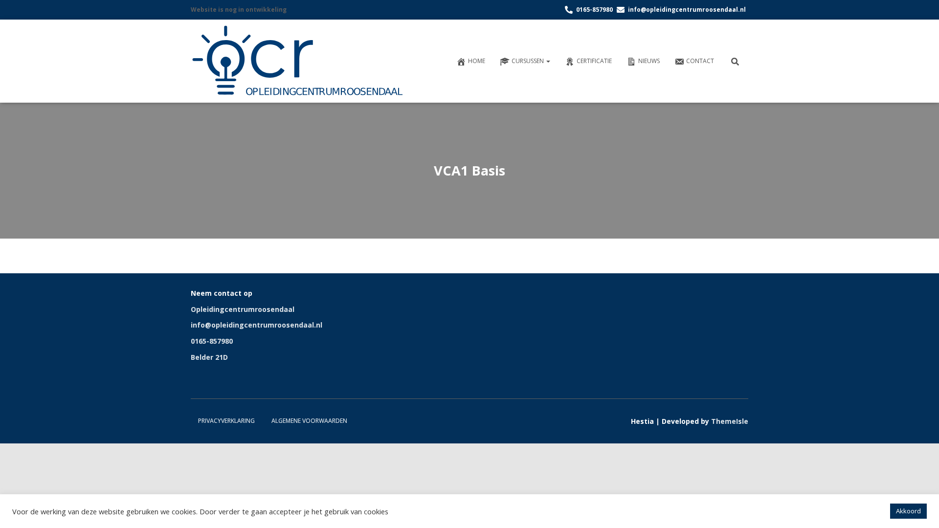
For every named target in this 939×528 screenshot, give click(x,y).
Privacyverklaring (226, 421)
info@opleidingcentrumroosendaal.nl (256, 325)
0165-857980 (212, 341)
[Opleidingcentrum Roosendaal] (299, 61)
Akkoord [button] (908, 510)
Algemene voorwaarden (309, 421)
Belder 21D (209, 357)
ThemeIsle (729, 421)
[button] (547, 61)
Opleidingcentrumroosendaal (242, 309)
